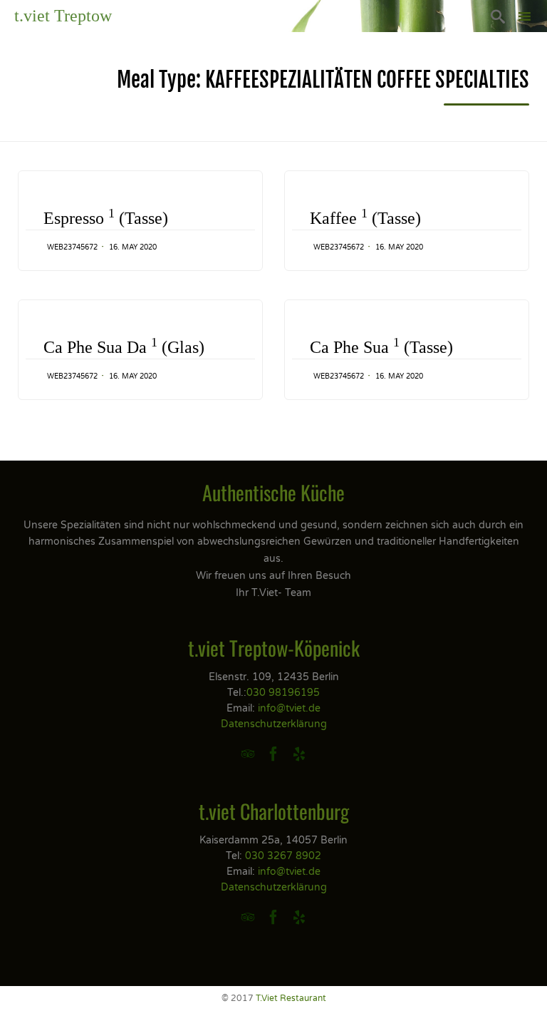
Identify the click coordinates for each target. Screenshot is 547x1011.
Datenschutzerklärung (274, 724)
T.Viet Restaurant (291, 998)
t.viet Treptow (63, 15)
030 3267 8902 (283, 856)
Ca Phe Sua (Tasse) (381, 346)
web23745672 (72, 247)
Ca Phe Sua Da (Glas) (123, 346)
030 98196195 (283, 693)
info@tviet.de (289, 708)
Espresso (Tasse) (105, 217)
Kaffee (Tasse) (365, 217)
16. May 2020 (133, 247)
